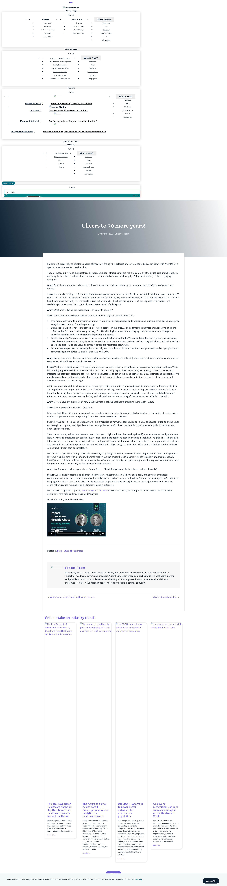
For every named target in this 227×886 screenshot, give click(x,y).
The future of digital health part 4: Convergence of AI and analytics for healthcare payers (96, 810)
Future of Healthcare (73, 550)
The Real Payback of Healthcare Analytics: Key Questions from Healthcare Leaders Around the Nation (59, 810)
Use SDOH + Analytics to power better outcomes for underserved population (130, 810)
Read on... (51, 835)
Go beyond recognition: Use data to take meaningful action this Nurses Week (165, 810)
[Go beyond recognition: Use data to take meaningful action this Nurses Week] (166, 627)
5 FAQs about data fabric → (166, 597)
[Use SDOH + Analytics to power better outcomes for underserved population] (131, 630)
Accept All (211, 881)
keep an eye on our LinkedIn (96, 490)
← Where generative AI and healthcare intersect (71, 597)
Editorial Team (122, 233)
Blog (59, 550)
